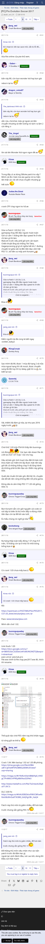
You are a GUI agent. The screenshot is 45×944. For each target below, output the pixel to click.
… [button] (19, 19)
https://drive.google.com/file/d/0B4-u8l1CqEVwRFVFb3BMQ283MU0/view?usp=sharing (18, 768)
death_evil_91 (8, 14)
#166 (42, 201)
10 (26, 19)
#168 (42, 268)
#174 (42, 535)
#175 (42, 562)
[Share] (37, 35)
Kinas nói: (7, 42)
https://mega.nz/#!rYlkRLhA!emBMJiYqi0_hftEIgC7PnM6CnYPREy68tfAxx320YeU (22, 777)
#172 (42, 442)
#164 (42, 144)
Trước (10, 19)
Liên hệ (4, 921)
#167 (42, 224)
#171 (42, 388)
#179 (42, 757)
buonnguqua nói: (10, 274)
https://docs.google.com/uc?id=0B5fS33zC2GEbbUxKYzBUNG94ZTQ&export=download (22, 652)
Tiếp (35, 19)
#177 (42, 641)
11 (30, 19)
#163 (42, 99)
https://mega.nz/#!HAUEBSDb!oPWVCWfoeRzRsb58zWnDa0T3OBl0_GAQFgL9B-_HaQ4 (21, 795)
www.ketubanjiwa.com (17, 619)
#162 (42, 73)
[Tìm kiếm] (42, 2)
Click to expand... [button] (23, 295)
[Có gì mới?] (37, 2)
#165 (42, 169)
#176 (42, 586)
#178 (42, 678)
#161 (42, 35)
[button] (22, 916)
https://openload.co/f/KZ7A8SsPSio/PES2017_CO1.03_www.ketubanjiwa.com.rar (21, 612)
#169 (42, 320)
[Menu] (3, 2)
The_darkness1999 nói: (12, 106)
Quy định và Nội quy (9, 926)
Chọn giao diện (9, 911)
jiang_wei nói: (9, 327)
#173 (42, 503)
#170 (42, 358)
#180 (42, 829)
